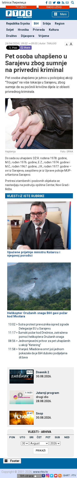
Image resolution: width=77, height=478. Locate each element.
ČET (39, 437)
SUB (57, 437)
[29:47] (21, 417)
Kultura (54, 29)
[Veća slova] (71, 43)
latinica (6, 2)
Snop (39, 413)
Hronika (23, 29)
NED (67, 437)
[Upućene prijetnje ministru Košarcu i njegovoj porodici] (39, 223)
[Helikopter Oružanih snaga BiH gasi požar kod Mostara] (39, 284)
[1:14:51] (21, 397)
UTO (22, 437)
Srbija (47, 23)
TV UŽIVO (21, 7)
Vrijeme (43, 36)
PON (12, 437)
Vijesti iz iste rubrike (25, 196)
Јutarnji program (47, 392)
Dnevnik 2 (42, 372)
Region (59, 23)
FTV (74, 475)
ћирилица (19, 2)
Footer (15, 461)
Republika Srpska (18, 23)
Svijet (10, 29)
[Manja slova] (67, 43)
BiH (36, 23)
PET (48, 437)
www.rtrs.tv (40, 471)
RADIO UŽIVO (54, 7)
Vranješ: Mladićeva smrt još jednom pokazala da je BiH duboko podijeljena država (37, 353)
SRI (31, 437)
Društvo (11, 36)
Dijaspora (27, 36)
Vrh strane (27, 476)
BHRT (66, 475)
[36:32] (21, 376)
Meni (63, 14)
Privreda (39, 29)
